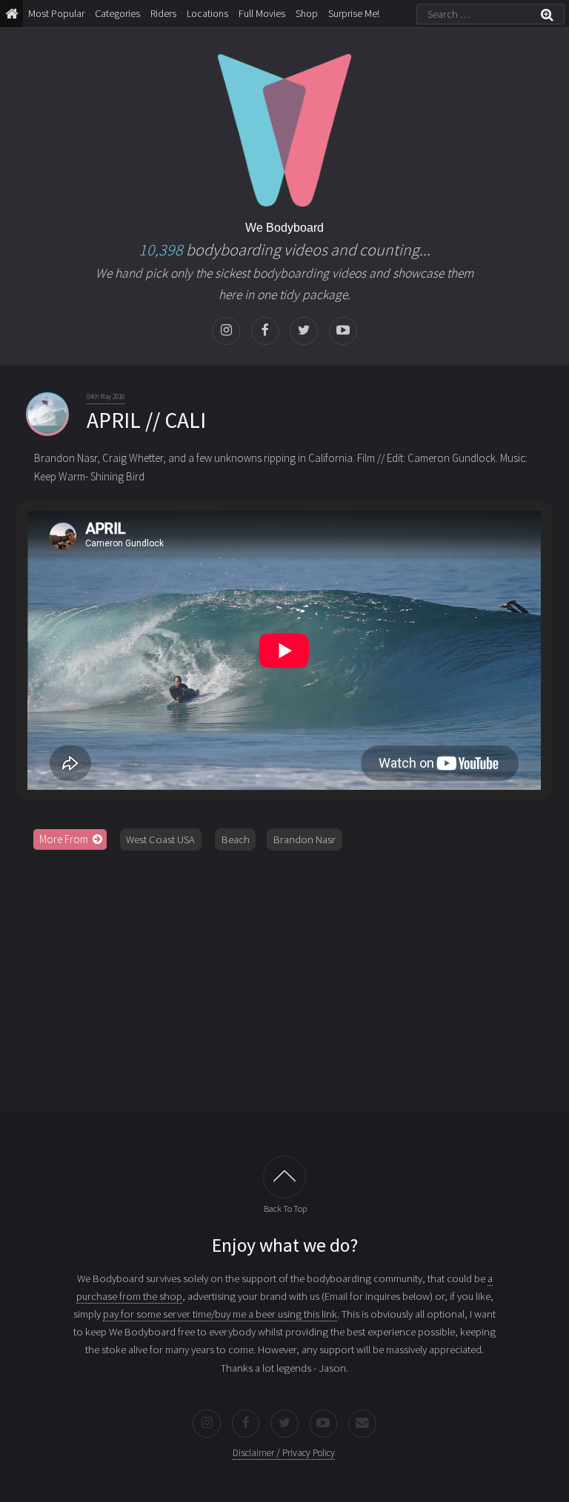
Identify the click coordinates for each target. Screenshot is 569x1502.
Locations (207, 13)
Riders (163, 13)
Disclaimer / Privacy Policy (284, 1452)
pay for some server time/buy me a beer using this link (220, 1314)
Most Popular (56, 13)
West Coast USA (160, 839)
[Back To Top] (285, 1177)
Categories (117, 13)
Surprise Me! (353, 13)
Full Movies (262, 13)
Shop (307, 13)
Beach (236, 839)
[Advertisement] (284, 975)
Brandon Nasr (304, 839)
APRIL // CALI (146, 420)
